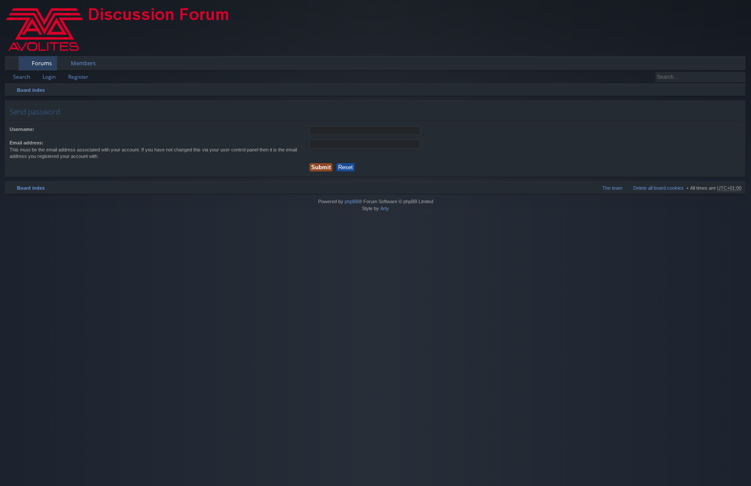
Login (49, 76)
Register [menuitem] (741, 64)
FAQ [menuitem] (715, 64)
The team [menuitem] (612, 188)
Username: (22, 129)
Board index (31, 90)
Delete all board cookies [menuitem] (658, 188)
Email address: (26, 142)
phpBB (352, 201)
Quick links (14, 64)
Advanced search (739, 77)
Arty (384, 208)
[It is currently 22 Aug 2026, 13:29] (737, 90)
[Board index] (124, 28)
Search (21, 76)
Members (83, 63)
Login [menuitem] (727, 64)
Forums (42, 63)
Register (78, 76)
